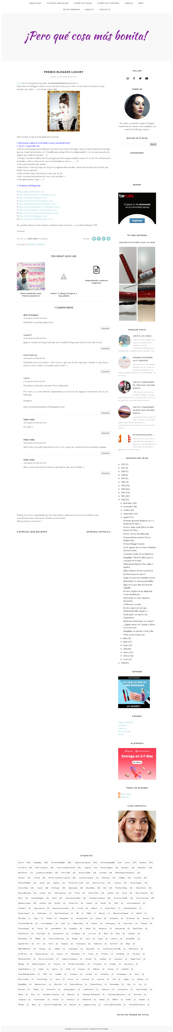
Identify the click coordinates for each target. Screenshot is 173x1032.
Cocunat (89, 974)
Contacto (122, 725)
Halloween (98, 944)
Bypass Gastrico (42, 954)
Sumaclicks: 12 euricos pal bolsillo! (138, 581)
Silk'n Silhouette (24, 949)
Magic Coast (136, 959)
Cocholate (74, 974)
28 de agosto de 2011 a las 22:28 (34, 463)
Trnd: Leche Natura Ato (134, 634)
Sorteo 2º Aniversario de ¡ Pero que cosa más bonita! (144, 385)
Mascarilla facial (24, 893)
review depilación (133, 903)
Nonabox (125, 868)
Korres (70, 979)
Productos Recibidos (76, 964)
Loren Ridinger (47, 923)
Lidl (114, 979)
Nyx (105, 888)
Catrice (40, 888)
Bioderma (106, 878)
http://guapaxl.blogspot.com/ (31, 191)
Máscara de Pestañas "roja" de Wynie (137, 242)
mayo (125, 645)
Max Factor (22, 873)
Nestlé (103, 903)
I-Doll (19, 83)
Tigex (36, 918)
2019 (123, 471)
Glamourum (73, 888)
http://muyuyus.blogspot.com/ (33, 198)
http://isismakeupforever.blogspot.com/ (37, 194)
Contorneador (39, 1000)
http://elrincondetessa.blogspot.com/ (36, 201)
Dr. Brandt (130, 918)
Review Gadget (136, 883)
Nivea (20, 898)
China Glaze (75, 954)
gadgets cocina (90, 1005)
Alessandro (90, 949)
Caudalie (58, 974)
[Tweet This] (94, 239)
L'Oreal (37, 878)
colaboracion (88, 989)
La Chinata (76, 934)
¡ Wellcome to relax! (132, 604)
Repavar (73, 1005)
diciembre (128, 503)
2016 (123, 482)
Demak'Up (120, 954)
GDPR (121, 734)
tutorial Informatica (137, 1005)
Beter (51, 944)
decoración (128, 964)
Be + (38, 944)
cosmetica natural (86, 878)
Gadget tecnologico (69, 959)
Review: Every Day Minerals (136, 534)
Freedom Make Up (25, 923)
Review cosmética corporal (59, 878)
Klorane (102, 913)
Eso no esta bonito (46, 959)
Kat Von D (114, 944)
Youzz (87, 939)
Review (21, 862)
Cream (90, 954)
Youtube (113, 964)
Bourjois (64, 944)
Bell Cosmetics (60, 893)
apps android (39, 908)
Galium (101, 1000)
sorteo (127, 862)
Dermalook (114, 918)
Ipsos (57, 979)
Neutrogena (110, 923)
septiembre (128, 513)
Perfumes (22, 908)
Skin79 (139, 913)
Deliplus (122, 878)
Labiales (103, 959)
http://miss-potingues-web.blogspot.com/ (38, 210)
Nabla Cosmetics (39, 964)
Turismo (42, 949)
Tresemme (97, 964)
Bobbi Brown (23, 934)
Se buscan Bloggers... (143, 435)
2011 (122, 499)
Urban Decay (141, 888)
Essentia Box (58, 934)
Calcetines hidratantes (117, 994)
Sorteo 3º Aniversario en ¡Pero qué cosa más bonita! (144, 410)
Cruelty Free (73, 903)
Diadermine (42, 913)
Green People (42, 979)
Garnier (89, 903)
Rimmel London (24, 903)
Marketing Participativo (125, 873)
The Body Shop (121, 888)
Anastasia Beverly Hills (112, 949)
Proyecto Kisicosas (56, 939)
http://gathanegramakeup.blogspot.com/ (37, 204)
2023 (123, 464)
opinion (110, 893)
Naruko (21, 1005)
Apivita (54, 969)
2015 (123, 485)
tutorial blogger (37, 898)
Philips (38, 939)
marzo (126, 652)
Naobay (94, 923)
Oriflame (131, 934)
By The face (22, 954)
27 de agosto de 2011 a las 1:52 (34, 381)
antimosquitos (69, 989)
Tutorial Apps (23, 928)
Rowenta (21, 989)
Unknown (125, 797)
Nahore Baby (78, 923)
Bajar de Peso (23, 944)
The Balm (22, 918)
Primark (144, 923)
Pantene (57, 964)
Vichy (116, 903)
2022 (123, 468)
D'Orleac (104, 954)
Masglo (21, 964)
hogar (100, 939)
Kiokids (142, 1000)
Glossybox (142, 868)
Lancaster (118, 959)
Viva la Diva (51, 989)
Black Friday (137, 928)
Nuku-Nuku (29, 419)
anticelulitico (56, 928)
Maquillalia (22, 984)
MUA (106, 934)
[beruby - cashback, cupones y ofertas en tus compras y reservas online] (137, 223)
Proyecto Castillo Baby (53, 1005)
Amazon (114, 939)
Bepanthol (64, 918)
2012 (123, 496)
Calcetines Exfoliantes (91, 994)
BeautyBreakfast (130, 908)
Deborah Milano (24, 883)
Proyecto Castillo (121, 898)
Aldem (20, 994)
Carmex (60, 954)
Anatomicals (120, 928)
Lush (63, 923)
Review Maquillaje (58, 862)
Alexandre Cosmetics (51, 994)
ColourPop (104, 974)
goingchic (73, 928)
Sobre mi (122, 728)
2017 (123, 478)
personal (137, 878)
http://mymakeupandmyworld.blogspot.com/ (39, 207)
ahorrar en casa (98, 883)
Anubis (41, 969)
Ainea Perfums (141, 989)
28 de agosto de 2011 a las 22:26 (34, 423)
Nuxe (34, 1005)
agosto (126, 517)
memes (32, 244)
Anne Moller (130, 939)
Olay (129, 984)
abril (125, 649)
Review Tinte (93, 893)
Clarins (98, 918)
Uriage (36, 989)
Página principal (125, 722)
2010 (123, 663)
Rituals (74, 939)
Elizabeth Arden (24, 959)
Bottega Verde (82, 918)
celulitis (57, 949)
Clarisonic (138, 994)
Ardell (68, 969)
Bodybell (125, 969)
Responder (105, 328)
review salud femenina (112, 1005)
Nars (118, 934)
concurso (117, 883)
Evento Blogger (106, 868)
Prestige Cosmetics (97, 898)
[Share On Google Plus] (104, 239)
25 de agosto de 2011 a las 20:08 (35, 318)
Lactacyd (85, 979)
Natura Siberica (76, 984)
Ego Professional (61, 913)
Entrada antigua (98, 532)
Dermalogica (122, 974)
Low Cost (92, 934)
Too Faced (22, 868)
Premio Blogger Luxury (134, 544)
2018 (123, 475)
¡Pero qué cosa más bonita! (80, 1029)
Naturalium (114, 984)
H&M (89, 913)
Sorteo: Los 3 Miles (142, 336)
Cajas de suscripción (83, 862)
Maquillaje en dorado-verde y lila (138, 631)
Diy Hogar (56, 888)
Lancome (100, 979)
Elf (77, 913)
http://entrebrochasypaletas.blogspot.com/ (39, 213)
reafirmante (73, 949)
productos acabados (44, 873)
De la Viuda (41, 934)
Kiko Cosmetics (41, 868)
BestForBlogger (103, 1029)
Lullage (126, 979)
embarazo (106, 989)
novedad (103, 873)
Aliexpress (103, 928)
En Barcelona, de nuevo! (134, 574)
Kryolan (88, 959)
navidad (43, 903)
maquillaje (37, 862)
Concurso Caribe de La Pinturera (138, 554)
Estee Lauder (23, 979)
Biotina (111, 969)
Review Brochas (142, 898)
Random (143, 862)
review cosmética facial (66, 868)
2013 (123, 492)
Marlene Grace (40, 984)
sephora (56, 883)
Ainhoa (88, 928)
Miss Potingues (31, 315)
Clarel (54, 898)
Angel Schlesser (24, 969)
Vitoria (40, 928)
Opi (140, 984)
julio (125, 638)
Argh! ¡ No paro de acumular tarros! (139, 578)
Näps (128, 944)
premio (41, 244)
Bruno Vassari (23, 913)
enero (126, 659)
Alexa (33, 994)
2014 (123, 489)
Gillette (115, 1000)
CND (45, 974)
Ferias (77, 893)
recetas (80, 908)
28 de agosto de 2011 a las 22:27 (34, 443)
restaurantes (123, 989)
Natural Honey (96, 984)
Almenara (71, 994)
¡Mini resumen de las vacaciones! (138, 570)
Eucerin (146, 918)
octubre (126, 510)
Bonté (124, 893)
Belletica (96, 969)
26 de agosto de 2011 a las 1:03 (34, 358)
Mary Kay (58, 984)
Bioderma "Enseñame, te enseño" (138, 621)
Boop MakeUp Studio (26, 974)
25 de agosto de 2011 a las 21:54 (34, 338)
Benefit (57, 903)
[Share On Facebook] (99, 239)
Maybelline (90, 888)
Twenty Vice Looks (75, 883)
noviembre (128, 506)
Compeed (22, 1000)
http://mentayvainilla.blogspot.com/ (36, 219)
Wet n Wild (65, 873)
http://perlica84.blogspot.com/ (33, 216)
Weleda (49, 918)
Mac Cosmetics (142, 893)
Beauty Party (110, 908)
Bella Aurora (133, 949)
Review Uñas (23, 888)
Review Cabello (84, 873)
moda (42, 883)
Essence (21, 878)
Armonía (81, 969)
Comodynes (80, 944)
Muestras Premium (120, 913)
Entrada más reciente (33, 532)
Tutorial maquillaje (107, 862)
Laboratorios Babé (72, 898)
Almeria (94, 908)
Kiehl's (128, 1000)
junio (125, 641)
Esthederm (86, 1000)
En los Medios (124, 731)
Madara (140, 979)
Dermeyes (71, 1000)
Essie (137, 974)
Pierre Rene (128, 923)
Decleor (56, 1000)
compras (87, 868)
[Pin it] (108, 239)
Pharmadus (22, 939)
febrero (126, 656)
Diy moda (136, 954)
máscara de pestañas (60, 908)
